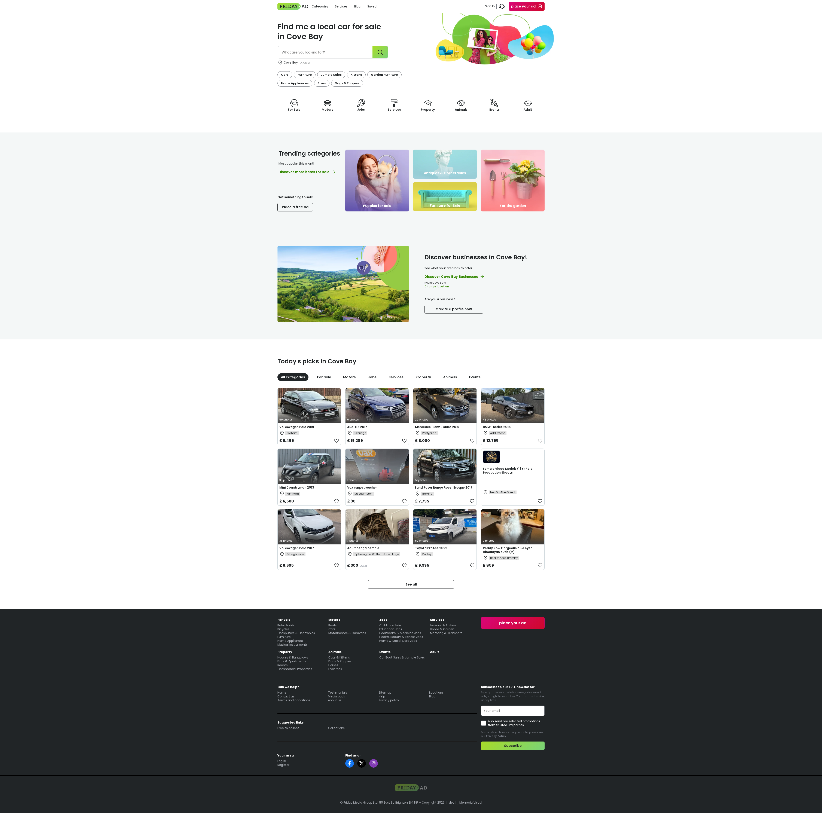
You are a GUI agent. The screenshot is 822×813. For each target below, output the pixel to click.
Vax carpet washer (362, 487)
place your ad (523, 6)
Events (475, 377)
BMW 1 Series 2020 (497, 427)
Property (423, 377)
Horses (333, 665)
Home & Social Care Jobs (398, 641)
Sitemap (385, 692)
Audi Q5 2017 (357, 427)
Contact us (285, 696)
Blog (357, 6)
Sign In (490, 6)
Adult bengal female (363, 548)
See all (411, 584)
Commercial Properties (294, 669)
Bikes (322, 83)
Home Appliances (295, 83)
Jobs (372, 377)
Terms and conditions (293, 700)
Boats (332, 625)
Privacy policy (389, 700)
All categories (293, 377)
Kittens (356, 75)
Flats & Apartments (291, 661)
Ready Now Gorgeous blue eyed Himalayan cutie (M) (508, 550)
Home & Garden (442, 629)
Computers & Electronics (296, 633)
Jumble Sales (331, 75)
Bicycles (283, 629)
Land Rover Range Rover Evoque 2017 (443, 487)
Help (382, 696)
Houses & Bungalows (292, 657)
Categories (320, 6)
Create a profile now (454, 309)
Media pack (336, 696)
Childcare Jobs (390, 625)
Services (341, 6)
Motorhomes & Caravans (347, 633)
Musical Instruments (292, 645)
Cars (285, 75)
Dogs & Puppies (347, 83)
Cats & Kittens (339, 657)
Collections (336, 728)
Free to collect (288, 728)
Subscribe (513, 745)
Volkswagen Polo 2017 (296, 548)
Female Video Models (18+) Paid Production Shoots (508, 471)
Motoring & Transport (446, 633)
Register (283, 765)
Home (281, 692)
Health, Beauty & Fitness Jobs (401, 637)
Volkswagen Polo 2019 (296, 427)
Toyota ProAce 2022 (431, 548)
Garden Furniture (384, 75)
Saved (372, 6)
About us (334, 700)
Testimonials (337, 692)
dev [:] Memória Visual (465, 802)
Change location (436, 286)
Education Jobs (390, 629)
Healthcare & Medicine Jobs (400, 633)
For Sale (324, 377)
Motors (349, 377)
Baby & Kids (286, 625)
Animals (450, 377)
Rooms (282, 665)
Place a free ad (295, 207)
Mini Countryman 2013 (296, 487)
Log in (281, 761)
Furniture (305, 75)
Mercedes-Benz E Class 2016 (437, 427)
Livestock (335, 669)
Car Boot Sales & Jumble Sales (402, 657)
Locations (436, 692)
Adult (434, 652)
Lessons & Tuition (443, 625)
